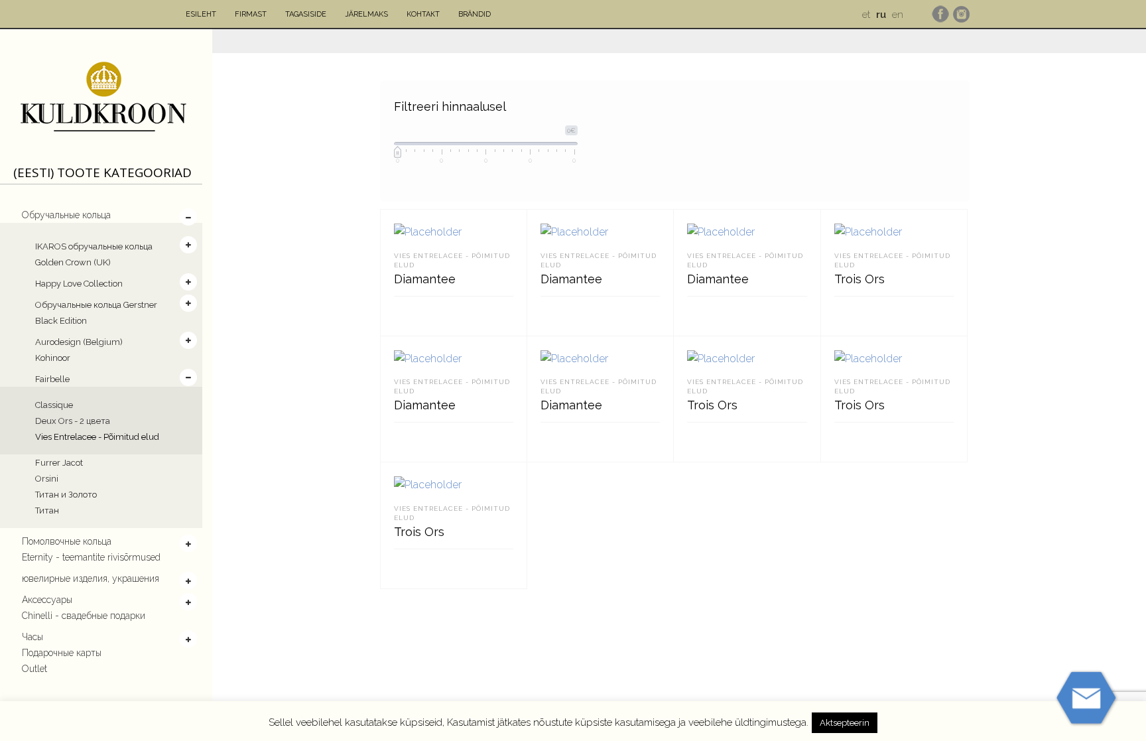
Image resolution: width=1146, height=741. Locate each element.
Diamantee (425, 279)
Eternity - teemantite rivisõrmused (91, 557)
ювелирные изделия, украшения (90, 578)
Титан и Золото (66, 495)
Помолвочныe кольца (66, 541)
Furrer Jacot (59, 463)
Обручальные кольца (66, 215)
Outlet (34, 668)
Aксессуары (47, 599)
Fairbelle (52, 379)
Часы (32, 637)
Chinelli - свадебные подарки (83, 615)
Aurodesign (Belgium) (79, 342)
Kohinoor (52, 358)
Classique (54, 405)
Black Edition (61, 321)
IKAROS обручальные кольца (94, 246)
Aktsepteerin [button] (844, 723)
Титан (47, 510)
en (897, 15)
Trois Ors (859, 279)
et (866, 15)
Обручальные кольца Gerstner (96, 305)
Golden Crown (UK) (73, 262)
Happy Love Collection (79, 284)
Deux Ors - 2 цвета (72, 421)
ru (881, 15)
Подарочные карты (61, 652)
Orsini (46, 479)
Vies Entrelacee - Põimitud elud (97, 437)
